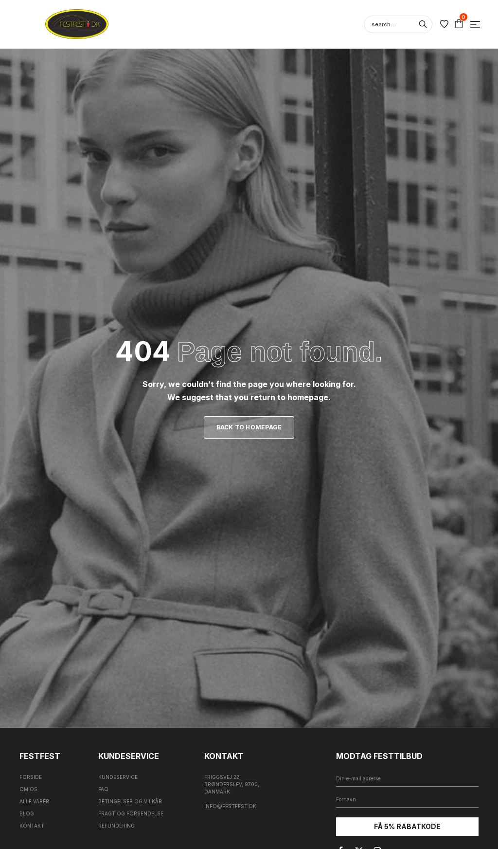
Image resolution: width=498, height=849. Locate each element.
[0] (458, 24)
